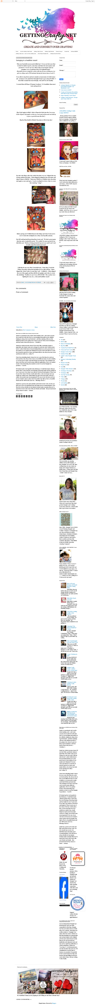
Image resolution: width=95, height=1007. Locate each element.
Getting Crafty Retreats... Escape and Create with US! (69, 98)
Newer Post (19, 327)
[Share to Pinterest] (53, 282)
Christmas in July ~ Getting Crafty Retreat (72, 683)
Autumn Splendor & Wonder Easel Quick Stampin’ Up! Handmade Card (68, 86)
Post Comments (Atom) (29, 330)
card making (64, 383)
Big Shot (63, 345)
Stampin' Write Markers (67, 369)
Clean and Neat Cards (66, 350)
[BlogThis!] (48, 282)
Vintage (63, 379)
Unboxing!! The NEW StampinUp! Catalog (71, 627)
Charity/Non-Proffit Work (67, 348)
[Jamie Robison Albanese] (63, 898)
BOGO (62, 341)
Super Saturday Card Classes (68, 95)
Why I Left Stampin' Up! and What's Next (72, 641)
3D (61, 339)
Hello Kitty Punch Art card (71, 598)
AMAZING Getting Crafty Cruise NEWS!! (67, 112)
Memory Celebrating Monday (68, 359)
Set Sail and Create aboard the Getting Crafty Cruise (72, 698)
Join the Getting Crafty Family (26, 51)
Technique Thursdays (66, 371)
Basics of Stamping (65, 343)
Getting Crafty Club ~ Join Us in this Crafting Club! (26, 53)
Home (17, 51)
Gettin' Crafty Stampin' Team (68, 356)
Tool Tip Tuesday (65, 375)
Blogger (54, 1003)
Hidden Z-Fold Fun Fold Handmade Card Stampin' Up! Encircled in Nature (72, 714)
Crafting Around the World (55, 53)
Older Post (53, 327)
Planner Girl (64, 362)
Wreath (63, 381)
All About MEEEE (74, 51)
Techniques (64, 373)
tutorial (63, 385)
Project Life (64, 364)
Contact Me (66, 51)
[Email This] (47, 282)
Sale (62, 367)
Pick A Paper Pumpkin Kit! (43, 53)
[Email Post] (44, 282)
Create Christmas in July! (72, 654)
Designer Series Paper (66, 352)
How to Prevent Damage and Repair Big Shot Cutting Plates (72, 586)
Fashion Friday (64, 354)
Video (62, 377)
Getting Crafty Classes (38, 51)
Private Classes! (59, 51)
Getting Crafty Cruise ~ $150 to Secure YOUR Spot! (72, 669)
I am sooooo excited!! (66, 90)
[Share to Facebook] (51, 282)
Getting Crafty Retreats (49, 51)
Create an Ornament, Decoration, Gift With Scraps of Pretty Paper (69, 92)
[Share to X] (50, 282)
